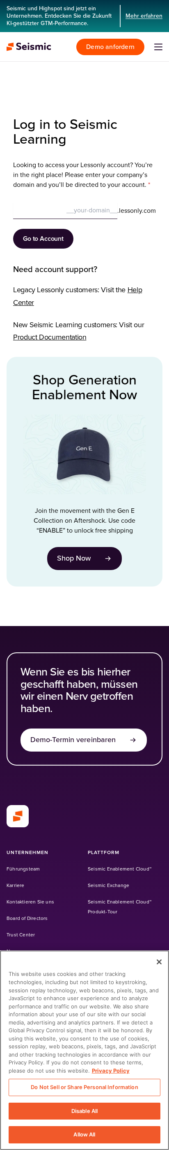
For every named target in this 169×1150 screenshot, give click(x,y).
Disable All (84, 1111)
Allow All (84, 1134)
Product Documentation (49, 337)
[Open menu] (158, 47)
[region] (84, 1050)
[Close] (159, 962)
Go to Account (43, 239)
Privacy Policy (111, 1070)
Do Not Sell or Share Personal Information (84, 1087)
